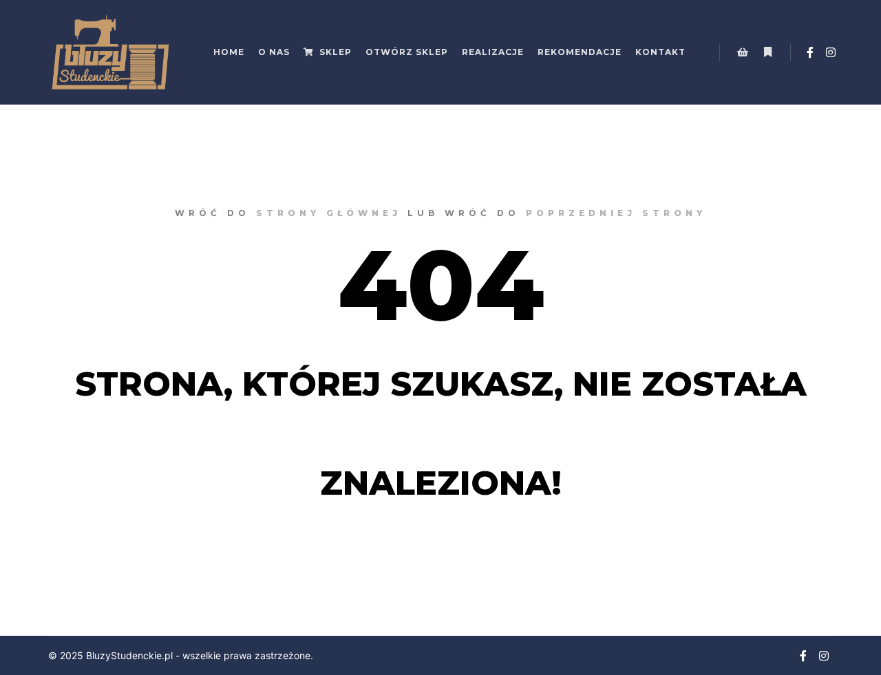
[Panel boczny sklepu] (742, 52)
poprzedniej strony (616, 213)
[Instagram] (831, 52)
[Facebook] (810, 52)
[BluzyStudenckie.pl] (110, 52)
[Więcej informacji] (767, 52)
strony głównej (328, 213)
